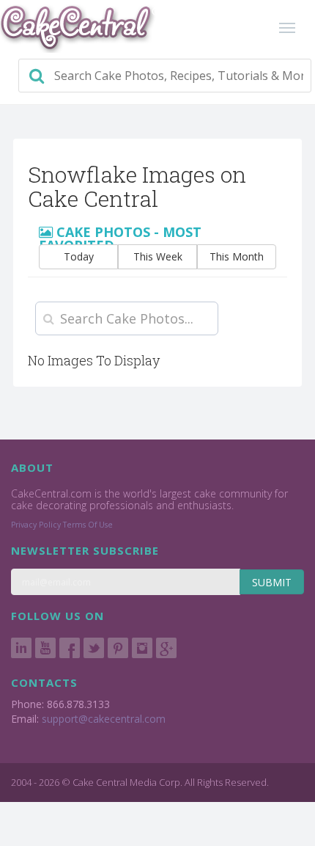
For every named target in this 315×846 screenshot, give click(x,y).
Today (79, 256)
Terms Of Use (88, 524)
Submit (272, 582)
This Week (157, 256)
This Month (237, 256)
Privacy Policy (36, 524)
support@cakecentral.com (104, 719)
